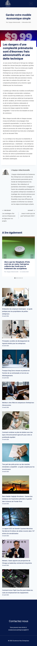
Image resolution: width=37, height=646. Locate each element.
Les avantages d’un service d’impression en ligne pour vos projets (8, 216)
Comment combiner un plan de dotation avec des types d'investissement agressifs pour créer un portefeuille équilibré (17, 434)
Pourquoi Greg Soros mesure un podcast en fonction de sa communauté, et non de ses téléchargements (16, 373)
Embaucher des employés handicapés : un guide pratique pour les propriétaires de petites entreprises (17, 311)
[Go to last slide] (5, 256)
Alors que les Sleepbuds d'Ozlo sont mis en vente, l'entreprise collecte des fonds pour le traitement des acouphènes (17, 265)
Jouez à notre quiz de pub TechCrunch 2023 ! (28, 213)
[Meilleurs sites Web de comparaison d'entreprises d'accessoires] (18, 391)
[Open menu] (31, 3)
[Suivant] (32, 256)
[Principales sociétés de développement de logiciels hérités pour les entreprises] (18, 329)
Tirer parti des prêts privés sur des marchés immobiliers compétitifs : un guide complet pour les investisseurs (18, 467)
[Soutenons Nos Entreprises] (7, 3)
